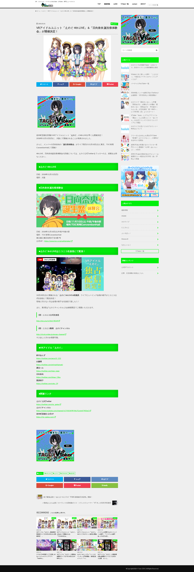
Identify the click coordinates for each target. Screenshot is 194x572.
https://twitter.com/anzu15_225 (48, 358)
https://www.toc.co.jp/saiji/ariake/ (57, 241)
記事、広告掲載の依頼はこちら (132, 273)
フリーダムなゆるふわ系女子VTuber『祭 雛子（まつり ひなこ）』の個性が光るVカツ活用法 (144, 137)
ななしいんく (126, 245)
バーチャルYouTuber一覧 (140, 83)
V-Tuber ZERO (141, 569)
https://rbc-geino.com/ (45, 417)
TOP (99, 4)
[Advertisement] (97, 112)
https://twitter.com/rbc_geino (47, 404)
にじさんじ (125, 227)
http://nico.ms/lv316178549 (47, 321)
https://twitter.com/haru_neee (47, 371)
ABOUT (143, 4)
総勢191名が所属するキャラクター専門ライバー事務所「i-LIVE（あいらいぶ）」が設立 (144, 147)
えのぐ (41, 473)
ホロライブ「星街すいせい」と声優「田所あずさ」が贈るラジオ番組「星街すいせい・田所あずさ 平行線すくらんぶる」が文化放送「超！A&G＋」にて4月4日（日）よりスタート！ (144, 107)
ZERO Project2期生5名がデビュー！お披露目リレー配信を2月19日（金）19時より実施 (145, 156)
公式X (115, 4)
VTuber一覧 (125, 4)
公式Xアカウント (127, 267)
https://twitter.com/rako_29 (47, 383)
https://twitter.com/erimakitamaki (49, 365)
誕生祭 (73, 473)
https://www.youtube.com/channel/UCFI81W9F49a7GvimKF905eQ (62, 411)
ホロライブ (125, 222)
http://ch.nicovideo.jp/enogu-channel (50, 334)
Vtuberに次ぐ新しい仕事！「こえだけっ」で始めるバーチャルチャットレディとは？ (144, 76)
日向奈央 (64, 473)
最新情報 (107, 4)
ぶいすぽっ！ (126, 233)
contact (134, 4)
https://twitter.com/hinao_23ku (48, 377)
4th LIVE (48, 473)
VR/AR (123, 216)
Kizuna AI (124, 239)
